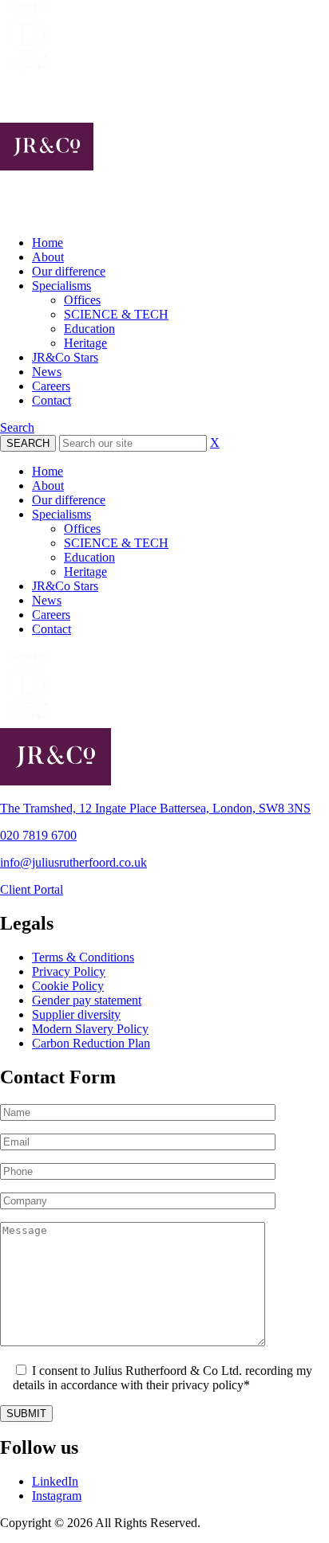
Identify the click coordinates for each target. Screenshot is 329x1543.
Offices (82, 300)
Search (17, 427)
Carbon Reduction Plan (91, 1043)
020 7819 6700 (38, 835)
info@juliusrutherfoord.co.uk (73, 862)
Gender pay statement (86, 1000)
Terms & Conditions (83, 957)
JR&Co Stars (65, 357)
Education (89, 328)
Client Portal (31, 889)
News (46, 371)
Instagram (56, 1495)
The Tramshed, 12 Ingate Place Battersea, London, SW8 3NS (155, 808)
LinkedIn (55, 1481)
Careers (51, 386)
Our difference (68, 271)
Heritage (85, 343)
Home (47, 242)
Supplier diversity (76, 1014)
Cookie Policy (68, 986)
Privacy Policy (68, 971)
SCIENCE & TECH (116, 314)
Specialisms (61, 285)
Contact (51, 400)
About (48, 257)
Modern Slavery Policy (90, 1029)
